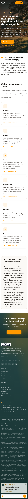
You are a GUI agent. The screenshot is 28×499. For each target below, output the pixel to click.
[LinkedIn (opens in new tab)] (2, 364)
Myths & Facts (4, 393)
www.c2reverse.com (16, 482)
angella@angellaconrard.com (10, 402)
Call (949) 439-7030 (8, 46)
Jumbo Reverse (5, 387)
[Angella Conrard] (5, 2)
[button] (14, 488)
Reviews (3, 378)
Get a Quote (4, 376)
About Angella (4, 371)
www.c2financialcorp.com (6, 482)
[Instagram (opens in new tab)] (9, 364)
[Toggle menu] (25, 2)
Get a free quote (7, 42)
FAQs (2, 395)
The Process (4, 391)
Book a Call (19, 2)
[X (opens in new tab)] (16, 364)
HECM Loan (4, 385)
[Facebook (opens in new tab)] (6, 364)
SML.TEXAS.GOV (18, 479)
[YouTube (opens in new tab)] (12, 364)
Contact (3, 373)
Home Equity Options (6, 389)
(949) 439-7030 (7, 405)
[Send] (24, 496)
